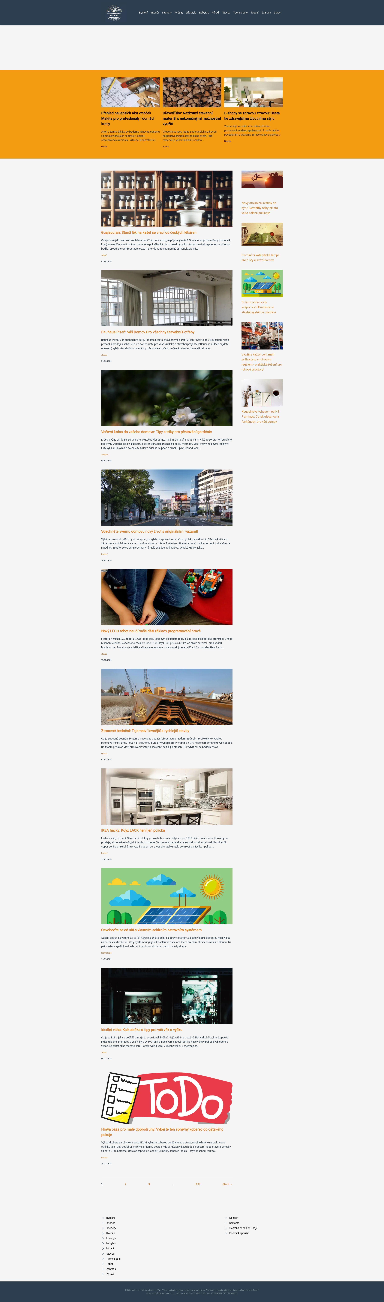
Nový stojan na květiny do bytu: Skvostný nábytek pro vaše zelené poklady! (260, 208)
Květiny (179, 12)
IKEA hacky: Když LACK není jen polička (133, 830)
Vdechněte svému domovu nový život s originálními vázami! (149, 531)
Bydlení (143, 12)
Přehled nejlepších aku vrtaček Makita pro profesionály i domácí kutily (127, 118)
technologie (106, 953)
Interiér (155, 12)
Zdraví (277, 12)
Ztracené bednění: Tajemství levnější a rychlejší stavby (145, 731)
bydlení (104, 554)
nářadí (104, 147)
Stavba (226, 12)
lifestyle (227, 141)
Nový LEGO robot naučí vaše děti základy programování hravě (151, 631)
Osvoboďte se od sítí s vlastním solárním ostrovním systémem (151, 930)
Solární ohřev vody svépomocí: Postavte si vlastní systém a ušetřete (259, 307)
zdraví (103, 255)
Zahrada (266, 12)
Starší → (227, 1184)
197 (198, 1184)
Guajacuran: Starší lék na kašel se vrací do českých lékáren (148, 232)
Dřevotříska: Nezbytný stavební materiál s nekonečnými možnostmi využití (192, 118)
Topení (254, 12)
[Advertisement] (192, 48)
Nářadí (215, 12)
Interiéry (167, 12)
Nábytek (204, 12)
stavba (166, 147)
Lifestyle (191, 12)
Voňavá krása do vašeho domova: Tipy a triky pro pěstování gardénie (156, 432)
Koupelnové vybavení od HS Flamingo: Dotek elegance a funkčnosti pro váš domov (260, 416)
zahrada (104, 454)
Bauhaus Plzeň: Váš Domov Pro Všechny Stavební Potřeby (147, 332)
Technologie (240, 12)
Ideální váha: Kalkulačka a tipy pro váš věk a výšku (141, 1030)
